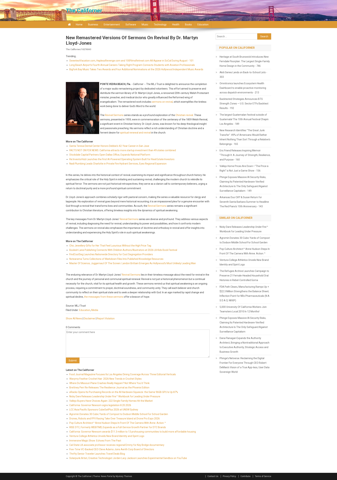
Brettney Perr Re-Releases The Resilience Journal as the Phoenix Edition (109, 387)
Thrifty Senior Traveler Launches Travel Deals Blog (97, 453)
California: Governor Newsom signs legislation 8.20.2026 (100, 405)
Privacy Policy (229, 476)
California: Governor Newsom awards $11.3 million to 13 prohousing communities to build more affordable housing (132, 431)
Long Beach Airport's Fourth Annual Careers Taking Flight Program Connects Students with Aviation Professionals (132, 65)
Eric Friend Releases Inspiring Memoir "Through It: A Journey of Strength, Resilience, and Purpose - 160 (245, 155)
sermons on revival (162, 101)
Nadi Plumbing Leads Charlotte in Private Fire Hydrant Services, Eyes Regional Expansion (118, 163)
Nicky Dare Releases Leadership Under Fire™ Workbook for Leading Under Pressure (114, 396)
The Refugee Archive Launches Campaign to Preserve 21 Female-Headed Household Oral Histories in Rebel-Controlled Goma (244, 276)
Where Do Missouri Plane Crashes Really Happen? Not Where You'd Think (109, 383)
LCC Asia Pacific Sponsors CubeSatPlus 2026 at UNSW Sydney (103, 409)
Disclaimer (89, 318)
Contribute (245, 476)
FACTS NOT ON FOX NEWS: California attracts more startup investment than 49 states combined (122, 150)
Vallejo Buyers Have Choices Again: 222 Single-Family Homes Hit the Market (111, 400)
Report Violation (106, 318)
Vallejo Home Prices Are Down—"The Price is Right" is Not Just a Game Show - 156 (244, 168)
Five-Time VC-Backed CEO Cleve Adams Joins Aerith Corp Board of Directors (111, 449)
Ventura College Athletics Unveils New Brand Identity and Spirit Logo (106, 436)
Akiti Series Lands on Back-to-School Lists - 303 (243, 74)
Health (175, 24)
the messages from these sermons (103, 296)
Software (130, 24)
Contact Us (212, 476)
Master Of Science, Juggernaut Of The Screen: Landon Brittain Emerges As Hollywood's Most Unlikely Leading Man (132, 263)
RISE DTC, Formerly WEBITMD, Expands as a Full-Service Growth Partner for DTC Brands (117, 427)
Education (203, 24)
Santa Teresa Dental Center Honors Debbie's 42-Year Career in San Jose (109, 146)
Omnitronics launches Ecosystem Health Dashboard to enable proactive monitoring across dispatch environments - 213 (243, 88)
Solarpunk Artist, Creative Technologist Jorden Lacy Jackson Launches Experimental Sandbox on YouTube (128, 458)
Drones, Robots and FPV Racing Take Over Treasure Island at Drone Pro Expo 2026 (114, 418)
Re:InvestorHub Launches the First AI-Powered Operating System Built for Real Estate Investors (121, 159)
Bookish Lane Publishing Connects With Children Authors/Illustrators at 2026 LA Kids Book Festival (123, 250)
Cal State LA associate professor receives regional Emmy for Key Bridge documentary (116, 445)
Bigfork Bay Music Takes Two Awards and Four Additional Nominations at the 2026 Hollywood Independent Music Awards (136, 69)
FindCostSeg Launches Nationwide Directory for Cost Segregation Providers (111, 254)
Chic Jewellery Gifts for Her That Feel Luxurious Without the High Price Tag (110, 245)
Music (145, 24)
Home (79, 24)
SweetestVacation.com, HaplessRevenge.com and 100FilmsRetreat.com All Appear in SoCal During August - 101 (131, 60)
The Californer (84, 10)
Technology (160, 24)
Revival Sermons (114, 115)
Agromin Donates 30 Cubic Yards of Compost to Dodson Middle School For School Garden (118, 414)
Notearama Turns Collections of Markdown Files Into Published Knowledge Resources (116, 259)
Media (94, 310)
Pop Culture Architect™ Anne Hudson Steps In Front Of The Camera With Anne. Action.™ (117, 422)
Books (188, 24)
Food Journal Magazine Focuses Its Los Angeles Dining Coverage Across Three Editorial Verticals (122, 374)
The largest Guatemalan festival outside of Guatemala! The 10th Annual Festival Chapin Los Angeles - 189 (244, 119)
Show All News (74, 318)
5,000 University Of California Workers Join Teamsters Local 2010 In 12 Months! (243, 309)
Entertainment (112, 24)
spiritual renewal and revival (135, 132)
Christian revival (184, 115)
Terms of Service (263, 476)
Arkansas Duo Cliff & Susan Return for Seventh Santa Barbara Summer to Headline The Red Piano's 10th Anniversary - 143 (244, 202)
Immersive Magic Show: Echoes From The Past (95, 440)
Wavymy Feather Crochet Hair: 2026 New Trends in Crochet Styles (105, 378)
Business (93, 24)
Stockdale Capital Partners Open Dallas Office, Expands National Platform (109, 154)
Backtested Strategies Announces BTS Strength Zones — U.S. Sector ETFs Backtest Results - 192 (244, 103)
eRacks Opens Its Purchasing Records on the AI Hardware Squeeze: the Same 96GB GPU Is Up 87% (123, 392)
